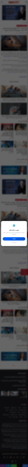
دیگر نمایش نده (14, 242)
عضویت (14, 239)
